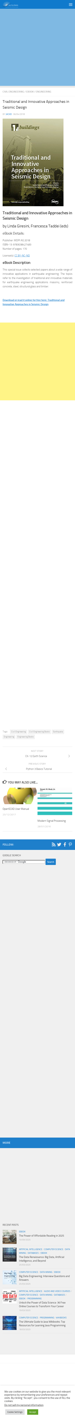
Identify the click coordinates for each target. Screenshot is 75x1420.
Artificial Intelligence (30, 1249)
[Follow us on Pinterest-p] (70, 844)
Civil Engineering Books (39, 731)
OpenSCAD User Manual (16, 808)
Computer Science (53, 1249)
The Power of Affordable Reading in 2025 (41, 1235)
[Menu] (70, 4)
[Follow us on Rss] (53, 844)
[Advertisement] (37, 48)
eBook (30, 91)
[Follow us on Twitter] (59, 844)
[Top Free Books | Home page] (13, 4)
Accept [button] (32, 1412)
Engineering (43, 91)
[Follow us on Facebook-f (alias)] (65, 844)
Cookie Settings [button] (14, 1412)
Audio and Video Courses (57, 1291)
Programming (34, 1298)
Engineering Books (25, 736)
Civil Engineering (13, 91)
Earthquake (58, 731)
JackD (9, 114)
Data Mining (46, 1272)
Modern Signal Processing (52, 820)
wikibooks (61, 1317)
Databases (33, 1253)
